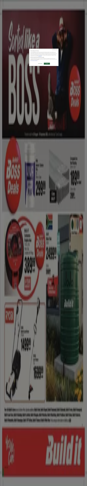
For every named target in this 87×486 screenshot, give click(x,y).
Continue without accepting (55, 49)
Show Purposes (40, 63)
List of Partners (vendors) (33, 60)
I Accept (47, 63)
